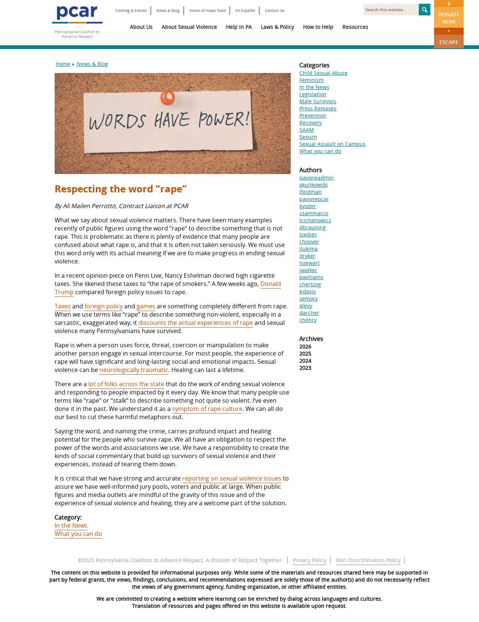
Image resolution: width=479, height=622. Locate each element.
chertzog (310, 284)
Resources (355, 26)
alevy (305, 305)
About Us (141, 26)
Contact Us (274, 10)
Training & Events (131, 10)
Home (63, 63)
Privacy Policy (309, 560)
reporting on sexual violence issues (231, 478)
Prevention (312, 115)
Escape (448, 37)
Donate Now (449, 12)
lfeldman (310, 191)
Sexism (308, 136)
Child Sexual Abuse (323, 72)
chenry (308, 319)
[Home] (77, 41)
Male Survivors (317, 101)
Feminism (311, 79)
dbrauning (312, 227)
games (146, 306)
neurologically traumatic (134, 370)
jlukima (308, 248)
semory (308, 298)
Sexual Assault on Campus (332, 143)
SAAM (306, 129)
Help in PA (239, 26)
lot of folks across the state (126, 384)
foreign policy (104, 306)
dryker (307, 255)
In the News (71, 525)
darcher (309, 312)
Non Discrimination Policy (368, 560)
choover (309, 241)
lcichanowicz (315, 220)
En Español (245, 10)
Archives (311, 339)
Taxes (63, 306)
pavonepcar (314, 198)
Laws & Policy (277, 26)
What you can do (78, 534)
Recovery (310, 122)
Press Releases (317, 108)
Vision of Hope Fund (207, 10)
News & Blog (168, 10)
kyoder (307, 206)
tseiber (308, 234)
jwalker (308, 270)
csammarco (313, 213)
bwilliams (311, 277)
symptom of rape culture (207, 409)
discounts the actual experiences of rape (195, 322)
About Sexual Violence (189, 26)
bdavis (307, 291)
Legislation (312, 94)
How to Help (318, 26)
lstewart (309, 262)
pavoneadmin (316, 177)
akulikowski (313, 184)
